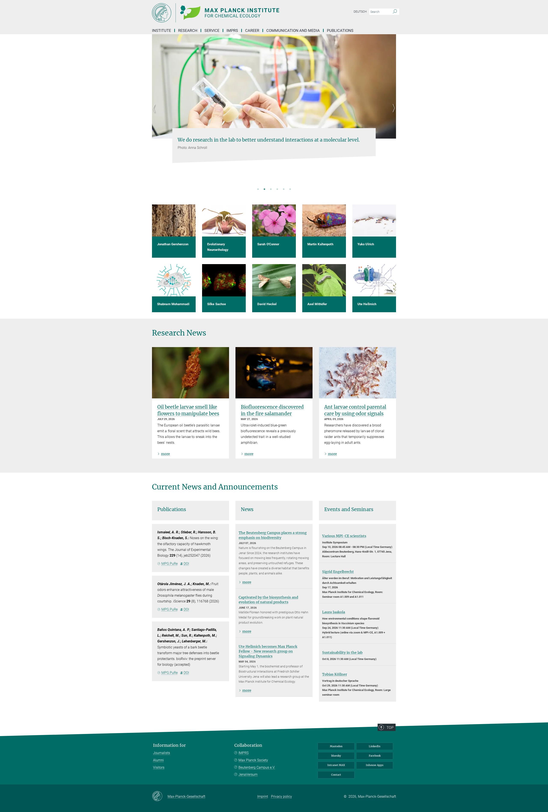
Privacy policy (281, 796)
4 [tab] (277, 189)
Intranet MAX (336, 765)
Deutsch (360, 11)
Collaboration (248, 745)
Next (392, 113)
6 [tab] (290, 189)
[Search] (394, 12)
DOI (186, 564)
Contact (336, 774)
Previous (155, 113)
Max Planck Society (253, 760)
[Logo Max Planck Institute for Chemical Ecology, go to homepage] (232, 12)
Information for (169, 745)
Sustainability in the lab (342, 652)
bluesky (336, 755)
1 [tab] (258, 189)
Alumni (158, 760)
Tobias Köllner (334, 674)
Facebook (375, 755)
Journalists (161, 753)
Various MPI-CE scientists (344, 536)
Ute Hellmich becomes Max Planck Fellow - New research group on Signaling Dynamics (268, 651)
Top (390, 727)
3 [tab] (271, 189)
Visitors (158, 767)
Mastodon (336, 746)
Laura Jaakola (333, 612)
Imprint (262, 796)
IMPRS (232, 30)
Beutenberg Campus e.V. (256, 767)
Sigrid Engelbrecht (338, 571)
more (165, 454)
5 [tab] (283, 189)
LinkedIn (374, 746)
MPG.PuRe (169, 564)
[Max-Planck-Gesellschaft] (160, 796)
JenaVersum (248, 774)
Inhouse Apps (374, 765)
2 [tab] (264, 189)
